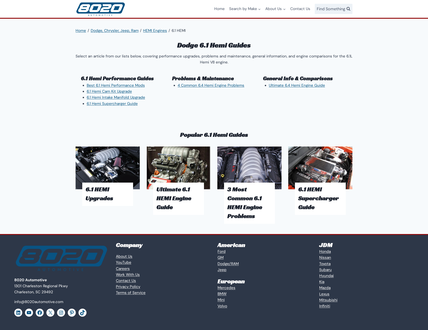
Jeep (222, 269)
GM (221, 257)
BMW (222, 293)
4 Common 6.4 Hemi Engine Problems (211, 85)
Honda (325, 251)
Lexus (324, 293)
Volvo (222, 306)
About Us (124, 256)
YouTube (123, 262)
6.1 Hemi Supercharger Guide (112, 103)
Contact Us (300, 8)
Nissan (325, 257)
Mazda (325, 287)
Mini (221, 299)
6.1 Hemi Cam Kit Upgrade (109, 91)
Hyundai (326, 275)
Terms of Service (131, 292)
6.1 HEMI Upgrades (99, 193)
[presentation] (108, 168)
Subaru (325, 269)
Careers (123, 268)
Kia (321, 281)
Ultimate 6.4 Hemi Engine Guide (297, 85)
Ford (222, 251)
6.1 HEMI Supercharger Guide (318, 198)
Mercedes (226, 287)
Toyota (325, 263)
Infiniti (324, 306)
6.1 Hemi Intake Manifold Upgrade (116, 97)
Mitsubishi (328, 299)
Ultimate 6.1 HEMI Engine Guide (173, 198)
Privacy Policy (128, 286)
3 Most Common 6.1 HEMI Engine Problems (244, 202)
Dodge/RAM (228, 263)
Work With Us (128, 274)
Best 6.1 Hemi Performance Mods (116, 85)
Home (219, 8)
